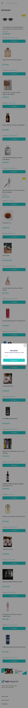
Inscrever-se (14, 360)
